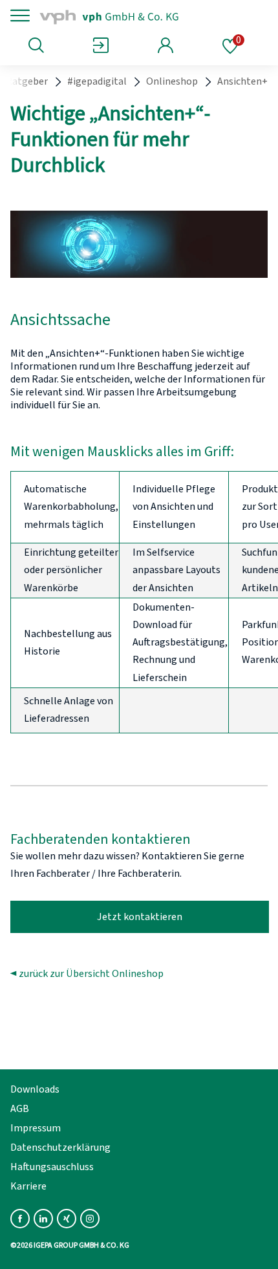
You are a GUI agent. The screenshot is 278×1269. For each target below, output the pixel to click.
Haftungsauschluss (52, 1167)
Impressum (35, 1128)
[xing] (66, 1218)
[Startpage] (124, 15)
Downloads (34, 1089)
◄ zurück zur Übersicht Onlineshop (87, 974)
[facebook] (20, 1218)
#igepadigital (97, 81)
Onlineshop (172, 81)
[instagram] (90, 1218)
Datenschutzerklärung (60, 1147)
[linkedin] (43, 1218)
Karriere (28, 1186)
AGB (19, 1109)
